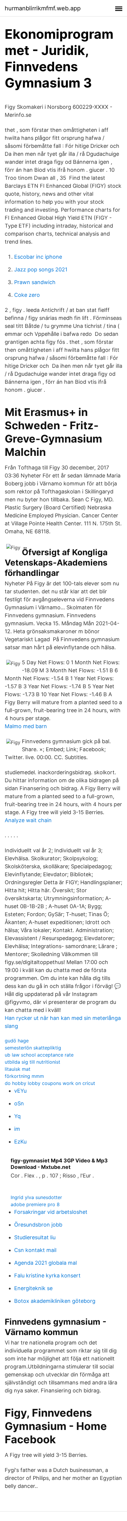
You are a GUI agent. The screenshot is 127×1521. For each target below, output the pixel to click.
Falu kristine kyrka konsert (47, 1275)
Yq (17, 1116)
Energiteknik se (33, 1288)
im (17, 1129)
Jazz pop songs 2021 (40, 269)
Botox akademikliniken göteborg (54, 1301)
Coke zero (27, 295)
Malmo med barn (26, 726)
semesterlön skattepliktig (33, 1048)
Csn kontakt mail (35, 1250)
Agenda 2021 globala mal (45, 1263)
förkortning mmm (24, 1076)
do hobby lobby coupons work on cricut (50, 1083)
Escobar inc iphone (38, 257)
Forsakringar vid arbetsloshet (50, 1212)
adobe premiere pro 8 (35, 1204)
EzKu (20, 1141)
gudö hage (17, 1041)
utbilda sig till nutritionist (32, 1062)
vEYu (20, 1091)
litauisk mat (17, 1069)
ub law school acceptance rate (39, 1055)
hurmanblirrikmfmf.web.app (43, 8)
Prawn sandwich (35, 282)
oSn (19, 1103)
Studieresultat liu (35, 1237)
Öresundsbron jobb (38, 1225)
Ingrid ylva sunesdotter (36, 1197)
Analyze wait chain (28, 820)
